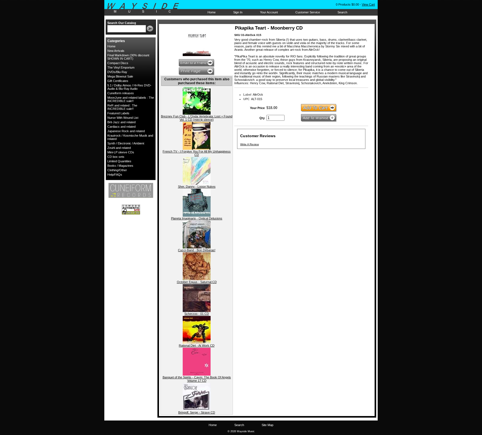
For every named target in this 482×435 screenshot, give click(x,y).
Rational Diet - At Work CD (197, 345)
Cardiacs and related (121, 126)
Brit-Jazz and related (121, 122)
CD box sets (115, 156)
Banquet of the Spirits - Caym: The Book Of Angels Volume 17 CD (197, 379)
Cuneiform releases (120, 93)
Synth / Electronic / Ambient (125, 143)
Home (212, 12)
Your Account (269, 12)
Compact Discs (117, 63)
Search (342, 12)
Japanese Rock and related (126, 131)
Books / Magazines (120, 165)
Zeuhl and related (119, 147)
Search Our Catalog (121, 23)
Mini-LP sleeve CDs (120, 152)
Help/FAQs (114, 174)
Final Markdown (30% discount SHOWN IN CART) (128, 57)
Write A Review (249, 144)
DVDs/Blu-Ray (117, 72)
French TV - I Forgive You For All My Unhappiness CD (197, 153)
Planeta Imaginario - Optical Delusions (196, 218)
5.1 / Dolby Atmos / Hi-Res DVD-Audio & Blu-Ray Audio (129, 87)
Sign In (237, 12)
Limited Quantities (119, 161)
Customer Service (307, 12)
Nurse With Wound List (122, 117)
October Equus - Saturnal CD (197, 282)
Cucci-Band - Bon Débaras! (196, 250)
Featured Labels (118, 113)
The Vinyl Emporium (120, 67)
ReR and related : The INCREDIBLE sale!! (122, 107)
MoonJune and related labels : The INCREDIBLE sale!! (130, 99)
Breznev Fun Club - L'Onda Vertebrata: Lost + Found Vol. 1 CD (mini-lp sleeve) (196, 118)
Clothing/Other (117, 170)
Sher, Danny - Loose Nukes (197, 186)
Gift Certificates (117, 81)
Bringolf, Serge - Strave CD (196, 412)
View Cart (368, 4)
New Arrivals (115, 50)
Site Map (267, 425)
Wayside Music (146, 8)
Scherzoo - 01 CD (196, 313)
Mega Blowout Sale (120, 76)
